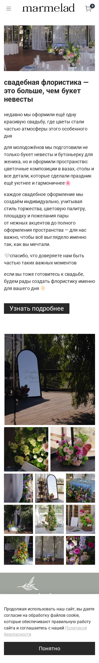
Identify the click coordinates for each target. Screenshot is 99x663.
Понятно (49, 648)
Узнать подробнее (37, 308)
